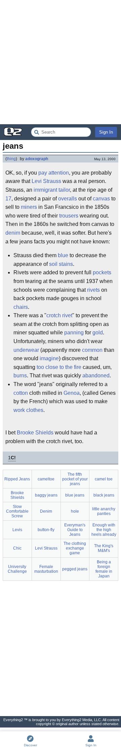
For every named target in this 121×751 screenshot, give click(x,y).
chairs (20, 307)
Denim (46, 511)
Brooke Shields (35, 432)
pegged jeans (74, 569)
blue (63, 255)
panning (74, 332)
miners (29, 207)
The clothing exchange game (75, 548)
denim (12, 233)
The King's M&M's (103, 548)
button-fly (46, 529)
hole (75, 511)
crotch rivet (59, 315)
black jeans (103, 495)
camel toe (104, 479)
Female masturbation (46, 569)
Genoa (72, 393)
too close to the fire (59, 367)
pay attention (53, 173)
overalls (67, 198)
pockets (102, 272)
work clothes (28, 410)
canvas (101, 198)
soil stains (61, 264)
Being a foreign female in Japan (103, 569)
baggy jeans (46, 495)
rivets (93, 290)
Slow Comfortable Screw (17, 511)
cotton (20, 393)
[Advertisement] (60, 62)
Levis (17, 529)
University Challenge (17, 569)
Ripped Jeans (17, 479)
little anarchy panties (103, 511)
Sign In (106, 132)
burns (20, 375)
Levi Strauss (46, 181)
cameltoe (46, 479)
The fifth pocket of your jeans (75, 479)
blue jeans (74, 495)
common (92, 350)
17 (8, 198)
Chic (17, 548)
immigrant (45, 190)
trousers (68, 216)
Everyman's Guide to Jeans (74, 530)
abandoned (96, 375)
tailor (64, 190)
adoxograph (36, 158)
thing (11, 158)
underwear (26, 350)
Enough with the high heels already (103, 530)
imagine (49, 358)
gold (97, 332)
